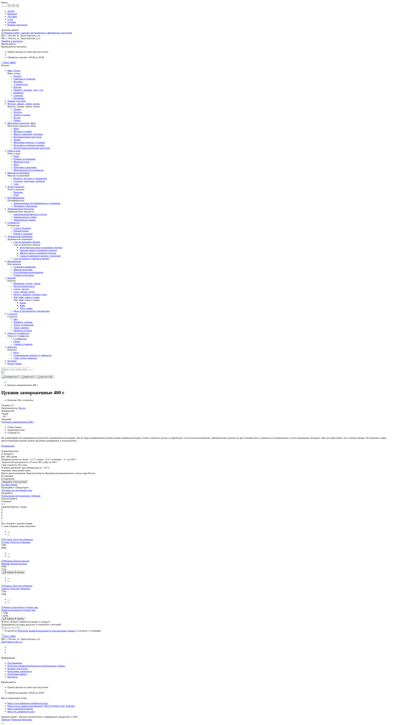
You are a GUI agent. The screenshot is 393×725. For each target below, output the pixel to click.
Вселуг (22, 408)
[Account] (5, 6)
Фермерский (7, 446)
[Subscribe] (2, 634)
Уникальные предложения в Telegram (20, 495)
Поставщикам (14, 663)
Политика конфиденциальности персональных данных (47, 630)
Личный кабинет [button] (10, 30)
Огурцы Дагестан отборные (16, 542)
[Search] (31, 369)
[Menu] (2, 6)
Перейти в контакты (12, 41)
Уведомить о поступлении (14, 482)
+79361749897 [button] (8, 636)
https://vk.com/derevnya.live (21, 711)
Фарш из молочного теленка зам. (18, 610)
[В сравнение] (8, 532)
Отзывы (11, 22)
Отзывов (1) (13, 432)
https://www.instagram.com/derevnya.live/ (27, 703)
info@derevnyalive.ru (11, 642)
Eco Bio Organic (9, 484)
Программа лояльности (19, 671)
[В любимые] (8, 556)
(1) (12, 405)
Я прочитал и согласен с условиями (53, 630)
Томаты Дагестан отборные (15, 588)
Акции (11, 11)
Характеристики (16, 430)
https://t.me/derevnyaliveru (20, 708)
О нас (10, 19)
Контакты (12, 677)
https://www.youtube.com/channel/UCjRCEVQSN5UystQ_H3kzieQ (41, 706)
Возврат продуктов (17, 24)
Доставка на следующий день (16, 490)
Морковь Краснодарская (14, 563)
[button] (8, 62)
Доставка (12, 16)
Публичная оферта (17, 674)
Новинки (12, 13)
